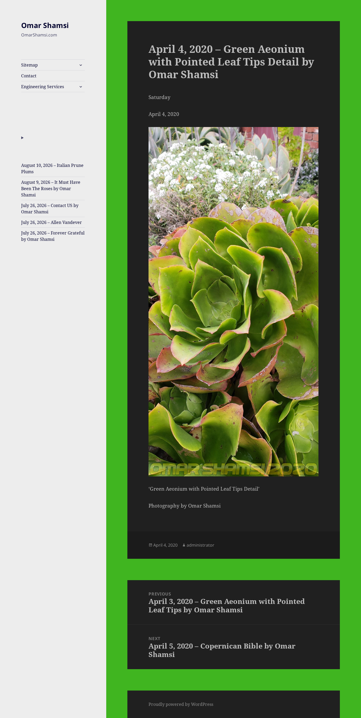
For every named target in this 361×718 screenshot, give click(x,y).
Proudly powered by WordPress (181, 704)
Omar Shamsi (45, 25)
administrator (200, 545)
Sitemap (29, 65)
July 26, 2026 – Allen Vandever (51, 222)
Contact (28, 76)
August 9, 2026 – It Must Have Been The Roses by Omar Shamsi (50, 188)
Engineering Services (42, 87)
